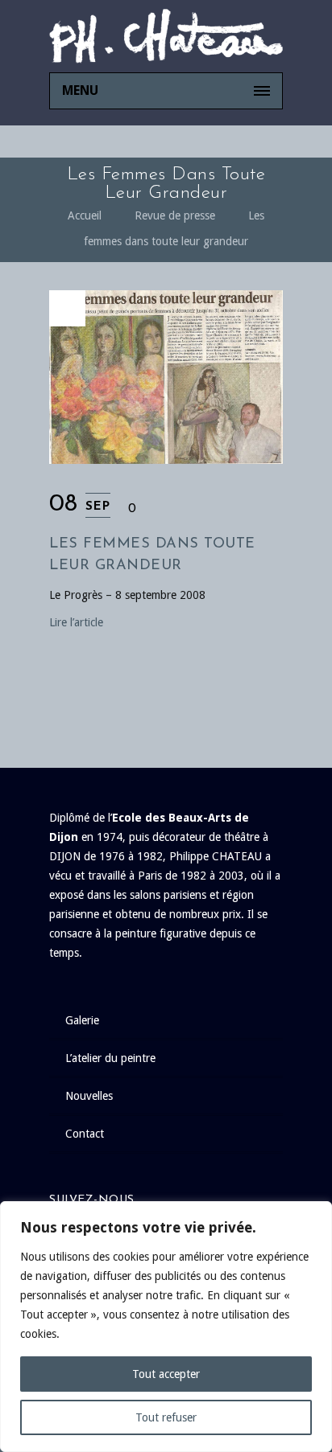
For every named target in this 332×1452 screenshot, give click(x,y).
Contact (84, 1133)
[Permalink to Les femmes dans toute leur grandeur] (166, 459)
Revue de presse (175, 215)
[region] (166, 1326)
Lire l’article (76, 622)
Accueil (85, 215)
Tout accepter (166, 1374)
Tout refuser (166, 1417)
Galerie (82, 1020)
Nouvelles (89, 1095)
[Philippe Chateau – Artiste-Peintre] (166, 36)
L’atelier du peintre (110, 1058)
